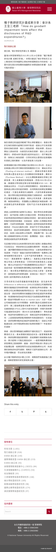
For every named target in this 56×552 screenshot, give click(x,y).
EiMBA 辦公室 (10, 463)
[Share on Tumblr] (46, 411)
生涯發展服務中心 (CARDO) (17, 470)
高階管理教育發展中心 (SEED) (18, 466)
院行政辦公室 (10, 452)
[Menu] (48, 9)
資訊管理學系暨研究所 (14, 491)
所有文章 (8, 449)
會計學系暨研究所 (12, 480)
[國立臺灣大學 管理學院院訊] (23, 9)
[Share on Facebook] (10, 411)
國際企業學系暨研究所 (14, 487)
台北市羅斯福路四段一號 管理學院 (28, 525)
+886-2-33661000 (30, 528)
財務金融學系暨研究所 (14, 484)
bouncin (49, 548)
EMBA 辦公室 (10, 456)
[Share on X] (22, 411)
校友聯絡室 (9, 473)
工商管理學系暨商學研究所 (16, 477)
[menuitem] (48, 9)
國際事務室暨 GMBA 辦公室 (17, 459)
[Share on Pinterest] (34, 411)
